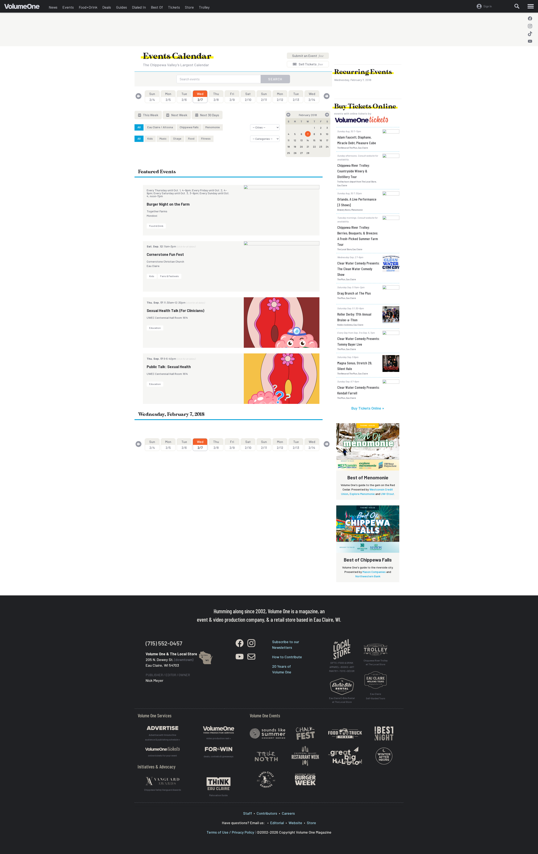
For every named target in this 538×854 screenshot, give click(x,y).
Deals (106, 7)
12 (295, 140)
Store (189, 7)
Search (275, 79)
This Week (150, 115)
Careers (288, 813)
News (53, 7)
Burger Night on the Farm (168, 204)
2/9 (232, 97)
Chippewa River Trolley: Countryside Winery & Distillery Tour (353, 171)
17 (327, 140)
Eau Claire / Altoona (160, 127)
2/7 (200, 97)
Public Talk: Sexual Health (169, 366)
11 (288, 140)
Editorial (277, 822)
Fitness (206, 138)
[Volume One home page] (25, 7)
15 (314, 140)
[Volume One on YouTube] (530, 41)
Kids (150, 138)
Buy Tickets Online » (367, 408)
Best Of (157, 7)
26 (295, 152)
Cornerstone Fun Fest (165, 254)
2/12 (280, 97)
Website (295, 822)
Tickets (174, 7)
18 (288, 146)
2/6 (184, 97)
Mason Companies (374, 572)
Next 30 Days (209, 115)
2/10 (248, 97)
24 (327, 146)
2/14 (312, 97)
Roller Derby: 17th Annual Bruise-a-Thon (354, 317)
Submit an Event (308, 55)
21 (308, 146)
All (139, 127)
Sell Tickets (310, 64)
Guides (121, 7)
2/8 (216, 97)
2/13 (296, 97)
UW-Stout (387, 494)
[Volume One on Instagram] (530, 26)
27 (301, 152)
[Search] (517, 6)
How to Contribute (287, 656)
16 (321, 140)
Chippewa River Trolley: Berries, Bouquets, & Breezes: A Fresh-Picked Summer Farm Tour (357, 236)
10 (327, 133)
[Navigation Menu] (530, 6)
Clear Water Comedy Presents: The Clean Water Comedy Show (358, 269)
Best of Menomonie (367, 477)
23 (320, 146)
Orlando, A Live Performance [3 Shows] (356, 202)
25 (288, 152)
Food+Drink (88, 7)
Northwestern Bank (367, 576)
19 (295, 146)
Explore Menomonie (362, 494)
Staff (247, 813)
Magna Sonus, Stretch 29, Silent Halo (354, 366)
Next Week (179, 115)
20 (301, 146)
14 (308, 140)
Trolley (204, 7)
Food (191, 138)
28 (307, 152)
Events (68, 7)
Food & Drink (156, 225)
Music (163, 138)
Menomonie (212, 127)
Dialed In (139, 7)
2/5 (168, 97)
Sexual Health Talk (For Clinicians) (175, 310)
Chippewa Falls (189, 127)
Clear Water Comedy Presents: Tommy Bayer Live (358, 341)
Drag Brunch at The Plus (354, 293)
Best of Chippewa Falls (368, 560)
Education (155, 327)
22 (314, 146)
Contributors (267, 813)
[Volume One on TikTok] (530, 33)
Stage (177, 138)
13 (301, 140)
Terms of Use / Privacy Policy (230, 832)
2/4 (152, 97)
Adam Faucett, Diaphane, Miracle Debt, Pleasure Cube (356, 140)
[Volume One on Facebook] (530, 18)
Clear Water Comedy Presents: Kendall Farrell (358, 390)
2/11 (264, 97)
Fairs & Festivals (169, 276)
